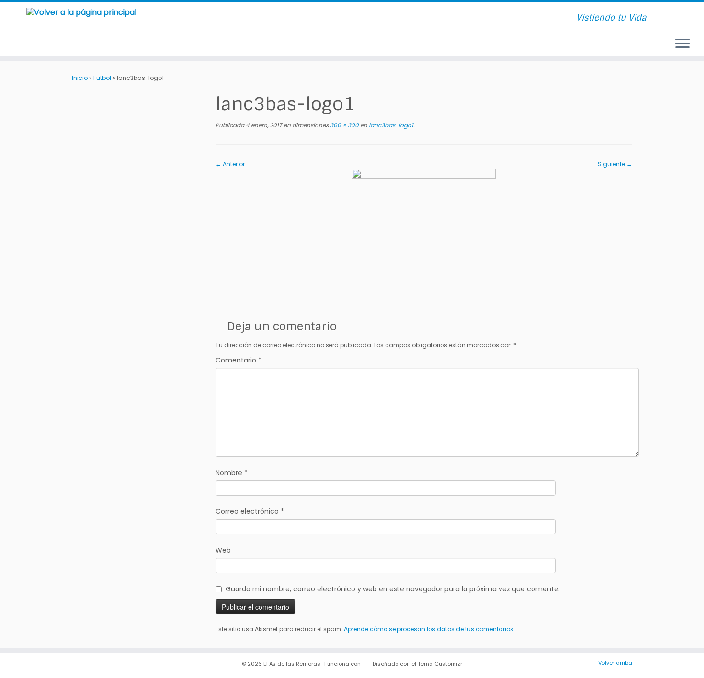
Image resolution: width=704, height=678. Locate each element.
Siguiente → (615, 164)
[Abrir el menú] (682, 44)
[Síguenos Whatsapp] (268, 18)
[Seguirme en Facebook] (208, 18)
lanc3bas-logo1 (390, 125)
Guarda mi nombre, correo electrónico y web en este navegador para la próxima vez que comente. (393, 589)
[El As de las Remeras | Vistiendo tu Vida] (81, 12)
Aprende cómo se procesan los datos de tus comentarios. (429, 629)
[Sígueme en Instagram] (232, 18)
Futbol (102, 78)
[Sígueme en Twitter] (220, 18)
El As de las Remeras (291, 663)
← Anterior (230, 164)
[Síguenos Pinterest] (244, 18)
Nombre (232, 472)
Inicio (80, 78)
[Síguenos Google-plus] (256, 18)
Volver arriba (615, 663)
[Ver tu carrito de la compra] (684, 14)
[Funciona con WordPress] (365, 661)
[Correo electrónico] (196, 18)
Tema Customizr (440, 663)
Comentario (238, 360)
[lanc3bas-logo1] (424, 240)
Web (223, 550)
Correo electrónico (250, 511)
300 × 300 (344, 125)
